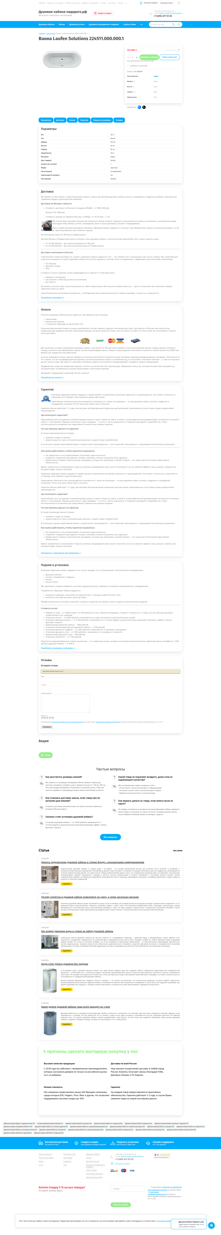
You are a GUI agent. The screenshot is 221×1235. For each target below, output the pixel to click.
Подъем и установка (102, 120)
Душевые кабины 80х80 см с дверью (161, 1126)
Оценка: (44, 716)
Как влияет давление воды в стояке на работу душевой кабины (77, 931)
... (141, 24)
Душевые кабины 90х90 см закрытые (119, 1130)
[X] (144, 107)
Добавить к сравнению (139, 66)
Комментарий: (46, 693)
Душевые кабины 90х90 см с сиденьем (191, 1126)
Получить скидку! (121, 1205)
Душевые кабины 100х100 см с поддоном (48, 1133)
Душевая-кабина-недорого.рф (63, 12)
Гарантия (84, 120)
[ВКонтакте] (139, 107)
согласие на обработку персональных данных (67, 722)
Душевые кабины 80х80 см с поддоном (108, 1123)
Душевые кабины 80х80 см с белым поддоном (51, 1126)
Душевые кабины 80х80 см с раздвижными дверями (88, 1126)
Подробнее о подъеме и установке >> (58, 648)
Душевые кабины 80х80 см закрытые (138, 1123)
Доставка (60, 120)
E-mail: (44, 685)
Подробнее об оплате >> (52, 377)
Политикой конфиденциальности (108, 722)
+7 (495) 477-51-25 (163, 16)
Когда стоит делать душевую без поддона (64, 963)
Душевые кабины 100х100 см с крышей (18, 1133)
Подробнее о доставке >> (52, 297)
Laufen (156, 76)
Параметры (46, 120)
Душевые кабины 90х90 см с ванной (53, 1130)
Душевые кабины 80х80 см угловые (79, 1123)
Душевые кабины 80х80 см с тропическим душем (127, 1126)
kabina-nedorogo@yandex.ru (170, 13)
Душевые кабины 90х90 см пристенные (181, 1130)
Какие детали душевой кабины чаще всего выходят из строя (75, 1006)
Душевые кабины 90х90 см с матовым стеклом (20, 1130)
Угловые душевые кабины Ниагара (50, 1123)
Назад (47, 755)
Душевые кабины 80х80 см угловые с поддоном (171, 1123)
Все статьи (177, 850)
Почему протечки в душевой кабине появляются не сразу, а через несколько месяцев (90, 897)
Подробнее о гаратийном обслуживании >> (61, 553)
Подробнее (67, 884)
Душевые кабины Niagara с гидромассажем (19, 1123)
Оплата (72, 120)
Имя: (43, 676)
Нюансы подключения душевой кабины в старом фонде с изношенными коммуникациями (92, 862)
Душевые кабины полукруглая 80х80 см (18, 1126)
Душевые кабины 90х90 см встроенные (150, 1130)
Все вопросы (110, 837)
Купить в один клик (169, 57)
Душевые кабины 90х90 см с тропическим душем (85, 1130)
